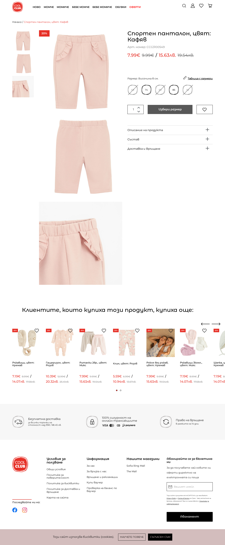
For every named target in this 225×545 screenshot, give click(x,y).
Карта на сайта (57, 497)
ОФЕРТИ (135, 7)
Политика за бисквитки (63, 483)
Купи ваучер (95, 482)
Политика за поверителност (58, 476)
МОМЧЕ (49, 7)
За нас (91, 465)
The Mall (132, 471)
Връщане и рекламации (102, 477)
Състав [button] (133, 139)
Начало (17, 22)
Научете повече (132, 536)
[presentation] (205, 324)
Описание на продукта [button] (145, 130)
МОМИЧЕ (63, 7)
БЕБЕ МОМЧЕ (80, 7)
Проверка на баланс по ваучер (102, 489)
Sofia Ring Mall (136, 465)
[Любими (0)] (201, 7)
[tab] (170, 130)
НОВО (37, 7)
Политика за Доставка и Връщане (63, 490)
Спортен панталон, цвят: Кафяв (46, 22)
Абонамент (189, 516)
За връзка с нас (97, 471)
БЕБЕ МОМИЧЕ (102, 7)
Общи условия (56, 469)
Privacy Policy (171, 498)
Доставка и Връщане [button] (143, 148)
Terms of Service (183, 498)
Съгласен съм (160, 536)
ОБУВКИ (120, 7)
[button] (117, 390)
